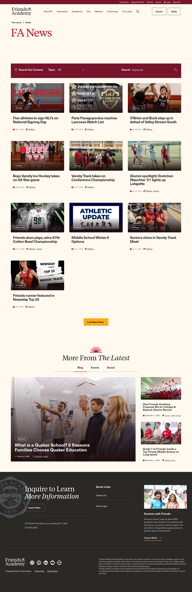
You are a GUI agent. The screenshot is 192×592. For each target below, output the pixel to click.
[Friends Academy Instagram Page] (32, 563)
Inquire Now (34, 507)
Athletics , (31, 129)
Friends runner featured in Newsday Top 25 (33, 297)
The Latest (16, 22)
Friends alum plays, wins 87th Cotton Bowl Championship (36, 239)
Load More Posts (95, 322)
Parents (150, 2)
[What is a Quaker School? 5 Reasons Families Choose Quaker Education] (73, 419)
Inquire (159, 11)
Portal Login (101, 506)
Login (168, 2)
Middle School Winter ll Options (90, 239)
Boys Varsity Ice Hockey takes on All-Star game (36, 177)
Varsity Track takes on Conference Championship (93, 177)
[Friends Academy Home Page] (21, 11)
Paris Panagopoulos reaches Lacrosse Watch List (94, 120)
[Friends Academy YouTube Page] (52, 563)
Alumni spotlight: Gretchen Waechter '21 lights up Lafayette (151, 179)
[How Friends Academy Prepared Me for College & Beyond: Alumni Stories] (161, 397)
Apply (174, 11)
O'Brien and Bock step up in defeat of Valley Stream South (153, 120)
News (28, 22)
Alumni (158, 2)
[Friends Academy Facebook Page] (39, 563)
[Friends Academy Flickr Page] (59, 563)
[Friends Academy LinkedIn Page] (46, 563)
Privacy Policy (52, 571)
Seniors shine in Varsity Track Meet (153, 239)
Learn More (151, 537)
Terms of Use (39, 571)
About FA (176, 2)
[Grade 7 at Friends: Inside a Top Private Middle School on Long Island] (161, 441)
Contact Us (124, 2)
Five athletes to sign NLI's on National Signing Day (35, 120)
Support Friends (137, 2)
